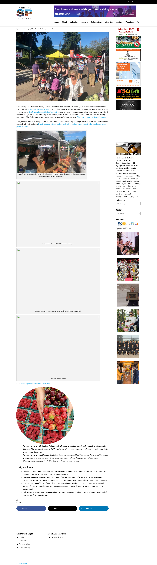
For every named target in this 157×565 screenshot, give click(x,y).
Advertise (109, 22)
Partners (84, 22)
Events (37, 29)
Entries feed (23, 540)
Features (42, 29)
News (54, 29)
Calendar (74, 22)
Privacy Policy (21, 563)
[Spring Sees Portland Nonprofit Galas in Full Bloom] (129, 243)
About (64, 22)
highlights (34, 461)
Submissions (96, 22)
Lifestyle (49, 29)
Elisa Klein (22, 29)
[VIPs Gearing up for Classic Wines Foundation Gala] (129, 321)
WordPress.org (24, 547)
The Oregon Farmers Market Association (44, 112)
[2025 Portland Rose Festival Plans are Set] (129, 269)
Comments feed (24, 544)
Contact (119, 22)
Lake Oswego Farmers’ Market (39, 109)
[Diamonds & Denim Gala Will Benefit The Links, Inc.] (129, 347)
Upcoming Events (123, 228)
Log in (21, 537)
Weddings (129, 22)
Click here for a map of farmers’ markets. (91, 117)
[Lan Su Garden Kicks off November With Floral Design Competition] (129, 373)
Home (56, 22)
